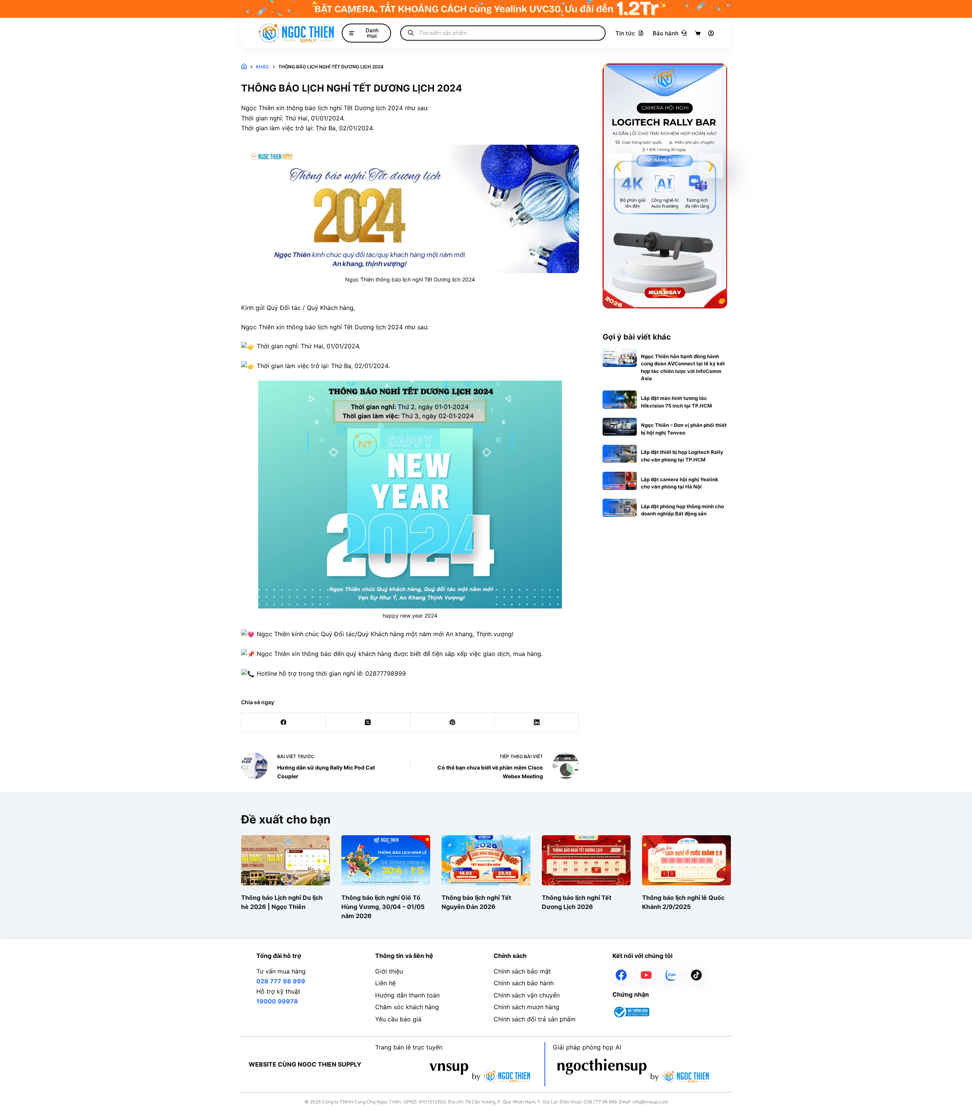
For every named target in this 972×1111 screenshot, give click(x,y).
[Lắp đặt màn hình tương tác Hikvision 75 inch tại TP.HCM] (620, 399)
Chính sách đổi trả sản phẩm (535, 1019)
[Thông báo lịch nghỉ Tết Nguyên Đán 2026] (486, 860)
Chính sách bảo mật (522, 971)
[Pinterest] (452, 722)
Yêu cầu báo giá (398, 1019)
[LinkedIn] (537, 722)
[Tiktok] (696, 975)
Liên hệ (385, 983)
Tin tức (625, 33)
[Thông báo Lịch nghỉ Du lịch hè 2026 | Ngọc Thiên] (285, 860)
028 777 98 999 (280, 981)
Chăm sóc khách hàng (407, 1007)
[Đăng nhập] (711, 33)
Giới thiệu (389, 971)
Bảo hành (666, 33)
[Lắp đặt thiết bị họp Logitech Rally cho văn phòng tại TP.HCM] (620, 454)
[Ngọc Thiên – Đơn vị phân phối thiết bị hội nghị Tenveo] (620, 427)
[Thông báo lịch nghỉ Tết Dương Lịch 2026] (586, 860)
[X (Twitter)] (368, 722)
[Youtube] (646, 975)
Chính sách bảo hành (524, 983)
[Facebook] (283, 722)
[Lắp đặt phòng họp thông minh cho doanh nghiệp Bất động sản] (620, 508)
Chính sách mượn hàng (526, 1007)
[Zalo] (671, 975)
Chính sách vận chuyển (527, 995)
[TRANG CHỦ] (244, 67)
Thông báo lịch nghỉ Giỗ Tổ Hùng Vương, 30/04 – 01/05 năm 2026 (382, 907)
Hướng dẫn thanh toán (407, 995)
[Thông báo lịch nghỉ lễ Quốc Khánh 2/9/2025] (686, 860)
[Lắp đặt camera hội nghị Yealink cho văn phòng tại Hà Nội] (620, 481)
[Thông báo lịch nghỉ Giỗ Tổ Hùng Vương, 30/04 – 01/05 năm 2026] (385, 860)
